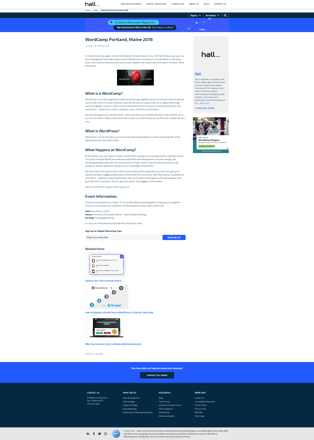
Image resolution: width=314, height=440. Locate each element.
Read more (204, 103)
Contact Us (199, 398)
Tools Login (199, 416)
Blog (95, 10)
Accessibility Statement (205, 401)
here (87, 121)
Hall (107, 45)
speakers (109, 186)
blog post (175, 55)
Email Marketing (130, 409)
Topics (194, 15)
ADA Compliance (166, 409)
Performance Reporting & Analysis (138, 412)
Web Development (131, 398)
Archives (211, 15)
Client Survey (164, 401)
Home (88, 10)
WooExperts (164, 412)
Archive (99, 353)
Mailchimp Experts (167, 416)
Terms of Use (200, 409)
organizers (123, 186)
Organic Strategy (130, 405)
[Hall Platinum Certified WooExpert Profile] (116, 434)
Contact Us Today (157, 375)
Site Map (198, 412)
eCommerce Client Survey (170, 405)
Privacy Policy (201, 405)
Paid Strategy (129, 401)
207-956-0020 (93, 404)
